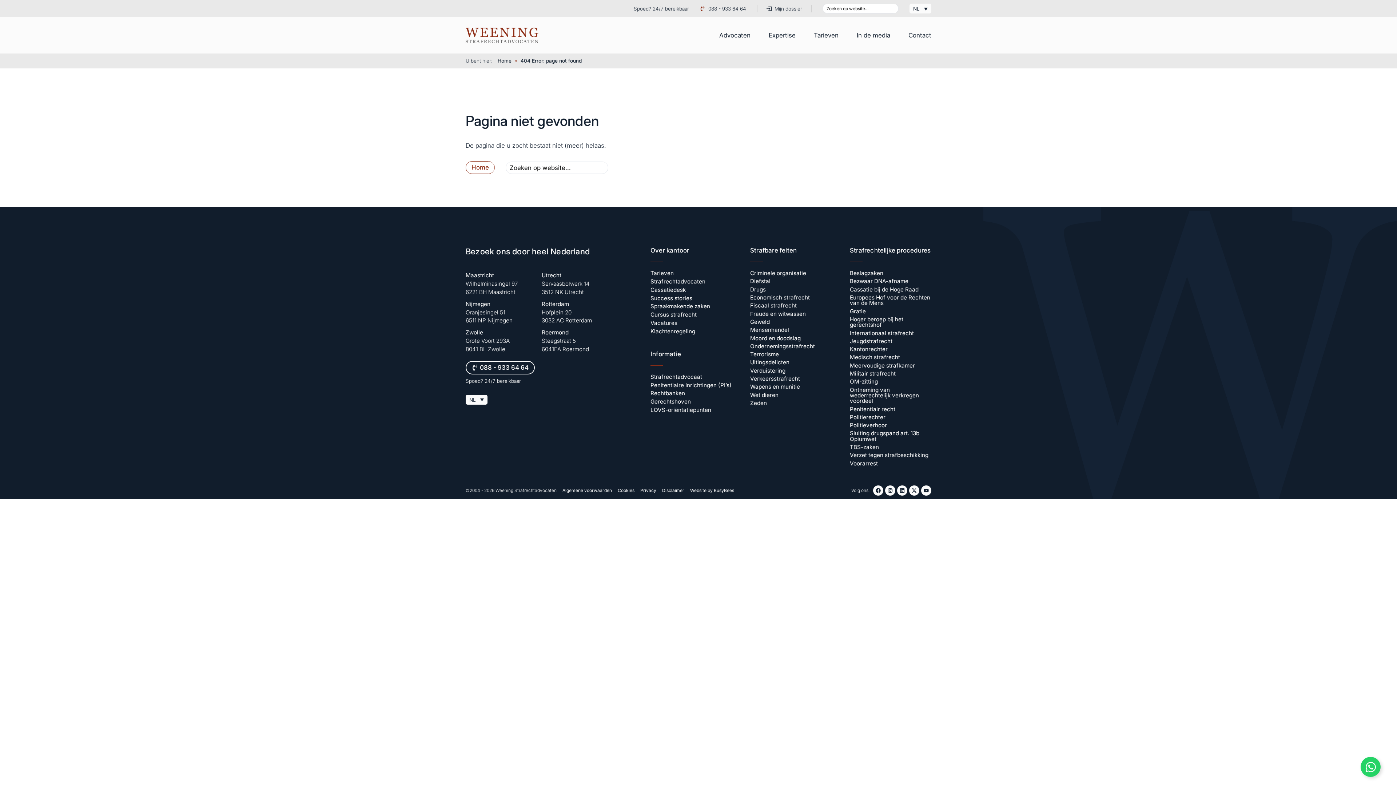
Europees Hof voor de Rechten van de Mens (890, 300)
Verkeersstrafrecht (775, 378)
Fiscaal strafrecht (773, 305)
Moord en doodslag (775, 338)
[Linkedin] (902, 490)
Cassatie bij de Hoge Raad (884, 289)
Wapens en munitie (775, 386)
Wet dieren (764, 395)
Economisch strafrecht (780, 297)
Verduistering (767, 370)
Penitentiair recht (872, 409)
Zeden (758, 403)
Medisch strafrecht (875, 357)
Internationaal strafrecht (882, 333)
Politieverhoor (868, 425)
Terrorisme (764, 354)
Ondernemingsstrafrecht (782, 346)
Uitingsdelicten (769, 362)
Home (505, 61)
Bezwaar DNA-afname (879, 281)
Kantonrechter (869, 349)
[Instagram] (890, 490)
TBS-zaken (864, 447)
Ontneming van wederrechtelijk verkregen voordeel (884, 395)
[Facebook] (878, 490)
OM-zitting (864, 381)
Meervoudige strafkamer (882, 365)
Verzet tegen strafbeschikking (889, 455)
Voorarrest (864, 463)
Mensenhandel (769, 329)
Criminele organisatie (778, 273)
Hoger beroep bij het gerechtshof (876, 322)
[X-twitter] (914, 490)
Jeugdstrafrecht (871, 341)
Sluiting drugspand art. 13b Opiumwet (884, 436)
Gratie (858, 311)
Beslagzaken (866, 273)
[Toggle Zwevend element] (1371, 767)
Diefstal (760, 281)
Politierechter (867, 417)
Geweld (760, 321)
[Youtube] (926, 490)
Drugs (758, 289)
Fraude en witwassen (778, 313)
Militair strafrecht (873, 373)
